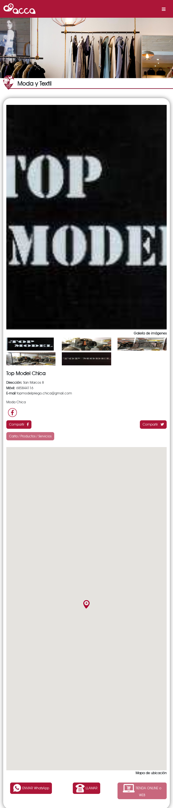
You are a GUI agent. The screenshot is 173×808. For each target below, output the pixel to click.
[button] (86, 604)
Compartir (17, 424)
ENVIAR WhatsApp (35, 788)
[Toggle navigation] (164, 8)
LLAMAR (91, 788)
